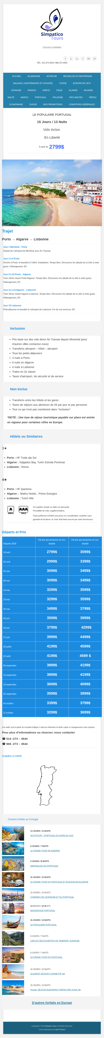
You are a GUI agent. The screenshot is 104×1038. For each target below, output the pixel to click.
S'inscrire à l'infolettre (52, 47)
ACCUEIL (16, 76)
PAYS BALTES (76, 97)
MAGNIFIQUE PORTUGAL (42, 910)
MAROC (24, 97)
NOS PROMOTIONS (52, 104)
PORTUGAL (40, 97)
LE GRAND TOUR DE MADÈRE (45, 851)
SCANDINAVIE (16, 104)
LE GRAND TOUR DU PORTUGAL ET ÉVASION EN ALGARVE (59, 882)
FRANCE (32, 90)
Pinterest (83, 58)
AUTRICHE (51, 76)
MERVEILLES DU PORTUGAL (44, 866)
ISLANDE (73, 90)
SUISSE (33, 104)
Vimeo (94, 58)
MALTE (11, 97)
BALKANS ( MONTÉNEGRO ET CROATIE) (33, 83)
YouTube (88, 58)
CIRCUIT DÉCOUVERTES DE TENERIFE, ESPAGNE (54, 941)
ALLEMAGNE (33, 76)
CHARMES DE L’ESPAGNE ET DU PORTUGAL (52, 897)
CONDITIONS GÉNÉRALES (82, 104)
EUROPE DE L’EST (82, 83)
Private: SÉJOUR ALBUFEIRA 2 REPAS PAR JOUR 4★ (55, 990)
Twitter (71, 58)
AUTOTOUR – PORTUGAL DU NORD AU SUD (51, 835)
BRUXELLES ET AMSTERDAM (77, 76)
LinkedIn (77, 58)
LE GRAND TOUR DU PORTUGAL (46, 957)
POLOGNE (58, 97)
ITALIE (59, 90)
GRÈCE (46, 90)
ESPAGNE (16, 90)
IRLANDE (88, 90)
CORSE (62, 83)
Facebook (65, 58)
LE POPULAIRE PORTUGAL (52, 114)
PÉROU (92, 97)
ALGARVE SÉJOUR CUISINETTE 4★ (47, 974)
